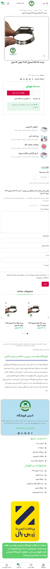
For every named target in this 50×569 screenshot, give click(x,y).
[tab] (45, 167)
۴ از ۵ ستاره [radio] (32, 205)
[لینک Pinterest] (26, 79)
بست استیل (37, 10)
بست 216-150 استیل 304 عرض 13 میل (37, 324)
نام (47, 255)
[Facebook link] (32, 79)
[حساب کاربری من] (8, 3)
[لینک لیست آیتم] (25, 443)
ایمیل (46, 265)
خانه (45, 10)
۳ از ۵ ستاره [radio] (34, 205)
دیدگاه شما (44, 209)
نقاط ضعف (45, 246)
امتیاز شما (45, 205)
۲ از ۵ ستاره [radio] (35, 205)
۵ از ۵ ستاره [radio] (30, 205)
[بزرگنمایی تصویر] (44, 56)
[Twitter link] (29, 79)
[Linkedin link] (24, 79)
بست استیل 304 (26, 10)
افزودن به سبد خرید (18, 93)
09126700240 (20, 3)
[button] (29, 303)
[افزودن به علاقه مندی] (29, 307)
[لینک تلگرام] (21, 79)
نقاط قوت (45, 236)
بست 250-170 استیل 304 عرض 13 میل (14, 324)
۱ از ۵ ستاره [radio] (37, 205)
